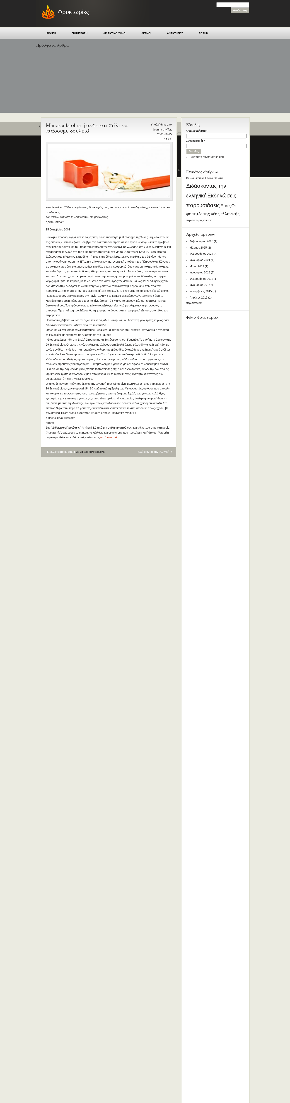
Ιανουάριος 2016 (200, 285)
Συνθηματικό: (195, 140)
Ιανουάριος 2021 (200, 260)
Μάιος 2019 (197, 266)
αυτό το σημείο (109, 437)
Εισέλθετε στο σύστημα (61, 451)
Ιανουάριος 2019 (200, 272)
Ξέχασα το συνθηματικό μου (207, 157)
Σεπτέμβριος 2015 (201, 291)
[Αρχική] (45, 18)
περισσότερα (194, 303)
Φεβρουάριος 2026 (201, 241)
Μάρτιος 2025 (198, 247)
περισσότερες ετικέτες (199, 220)
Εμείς (225, 205)
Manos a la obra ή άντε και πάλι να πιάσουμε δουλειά (87, 127)
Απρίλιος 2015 (199, 297)
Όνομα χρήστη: (197, 131)
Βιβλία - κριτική (195, 178)
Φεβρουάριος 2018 (201, 278)
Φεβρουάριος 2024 (201, 253)
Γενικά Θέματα (214, 178)
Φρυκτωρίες (73, 12)
